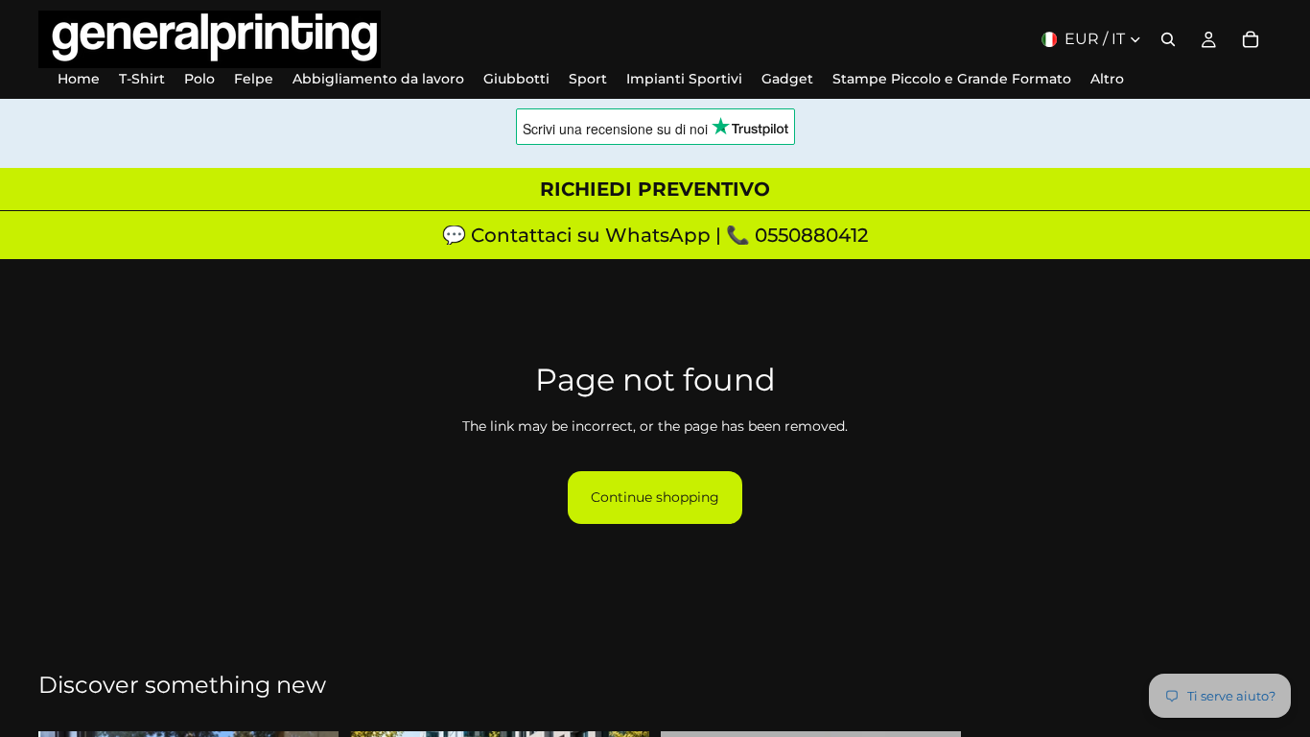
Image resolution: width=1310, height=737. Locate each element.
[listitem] (1107, 79)
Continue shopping (655, 497)
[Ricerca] (1168, 39)
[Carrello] (1250, 39)
